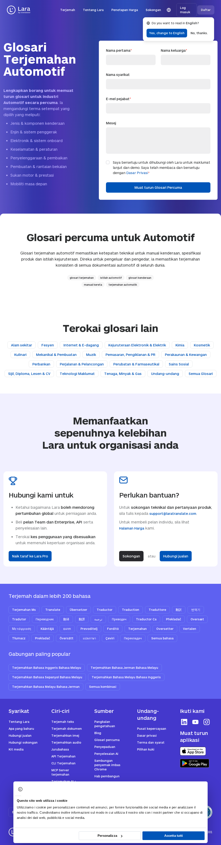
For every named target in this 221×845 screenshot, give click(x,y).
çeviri (110, 638)
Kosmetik (202, 345)
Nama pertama (119, 50)
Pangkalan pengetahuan (104, 724)
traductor (104, 609)
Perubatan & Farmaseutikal (136, 364)
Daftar (206, 10)
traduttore (157, 609)
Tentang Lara (93, 10)
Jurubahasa (60, 749)
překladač (173, 619)
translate (52, 609)
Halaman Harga (131, 528)
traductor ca (146, 619)
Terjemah (67, 10)
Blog (97, 733)
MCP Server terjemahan (60, 772)
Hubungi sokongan (23, 742)
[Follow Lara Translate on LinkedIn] (184, 722)
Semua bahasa (162, 638)
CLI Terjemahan (63, 763)
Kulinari (20, 354)
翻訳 (179, 609)
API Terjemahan (63, 756)
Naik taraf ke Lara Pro (30, 556)
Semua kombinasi (102, 686)
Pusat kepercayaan (151, 728)
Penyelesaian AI (106, 753)
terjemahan (137, 629)
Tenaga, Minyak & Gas (123, 373)
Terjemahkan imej (65, 735)
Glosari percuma (107, 740)
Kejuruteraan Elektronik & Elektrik (137, 345)
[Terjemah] (18, 10)
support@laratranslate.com (172, 513)
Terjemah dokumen (66, 728)
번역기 (195, 609)
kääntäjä (47, 629)
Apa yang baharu (21, 728)
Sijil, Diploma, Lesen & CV (29, 373)
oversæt (197, 619)
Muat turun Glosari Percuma (158, 187)
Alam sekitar (21, 345)
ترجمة (98, 619)
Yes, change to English (167, 33)
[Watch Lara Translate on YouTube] (195, 722)
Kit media (16, 749)
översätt (66, 638)
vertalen (189, 629)
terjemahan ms (24, 609)
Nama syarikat (118, 74)
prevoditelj (89, 629)
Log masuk (185, 10)
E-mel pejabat (118, 99)
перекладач (133, 638)
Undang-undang (165, 373)
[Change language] (168, 10)
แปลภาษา (89, 638)
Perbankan (41, 364)
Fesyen (47, 345)
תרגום (67, 629)
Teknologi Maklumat (77, 373)
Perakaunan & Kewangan (186, 354)
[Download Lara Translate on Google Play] (194, 763)
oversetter (165, 629)
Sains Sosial (179, 364)
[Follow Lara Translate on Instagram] (206, 722)
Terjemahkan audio (66, 742)
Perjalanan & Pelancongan (82, 364)
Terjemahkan (46, 667)
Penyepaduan (104, 747)
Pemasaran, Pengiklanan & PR (130, 354)
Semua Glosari (201, 373)
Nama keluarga (174, 50)
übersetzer (78, 609)
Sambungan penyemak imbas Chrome (107, 765)
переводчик (45, 619)
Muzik (91, 354)
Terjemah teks (62, 721)
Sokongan (153, 10)
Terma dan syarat (150, 742)
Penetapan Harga (124, 10)
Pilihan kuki (145, 749)
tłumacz (18, 638)
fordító (113, 629)
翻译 (66, 619)
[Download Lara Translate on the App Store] (193, 751)
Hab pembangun (107, 776)
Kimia (179, 345)
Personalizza (107, 835)
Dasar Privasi (137, 173)
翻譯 (82, 619)
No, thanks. (199, 33)
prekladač (42, 638)
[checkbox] (107, 162)
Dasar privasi (147, 735)
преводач (119, 619)
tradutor (19, 619)
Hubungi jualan (175, 556)
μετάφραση (21, 629)
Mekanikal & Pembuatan (56, 354)
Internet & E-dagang (81, 345)
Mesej (111, 123)
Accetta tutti (173, 835)
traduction (130, 609)
